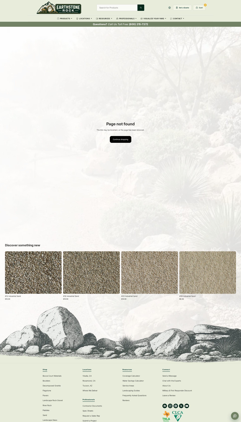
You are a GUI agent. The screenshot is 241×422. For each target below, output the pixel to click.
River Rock (47, 405)
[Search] (140, 8)
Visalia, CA (87, 376)
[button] (169, 7)
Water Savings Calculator (133, 381)
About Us (166, 386)
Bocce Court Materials (52, 376)
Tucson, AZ (87, 386)
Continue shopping (120, 139)
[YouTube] (187, 406)
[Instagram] (170, 406)
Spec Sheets (88, 411)
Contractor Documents (92, 406)
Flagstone (47, 390)
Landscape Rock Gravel (53, 400)
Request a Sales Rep (91, 416)
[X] (181, 406)
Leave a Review (168, 395)
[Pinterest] (175, 406)
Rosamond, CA (89, 381)
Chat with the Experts (171, 381)
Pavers (45, 395)
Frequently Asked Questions (134, 395)
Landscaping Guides (131, 390)
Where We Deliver (90, 390)
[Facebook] (164, 406)
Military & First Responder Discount (177, 390)
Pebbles (46, 410)
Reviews (126, 400)
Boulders (46, 381)
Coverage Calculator (131, 376)
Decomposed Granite (52, 386)
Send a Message (169, 376)
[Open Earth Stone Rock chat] (235, 416)
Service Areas (128, 386)
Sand (45, 415)
